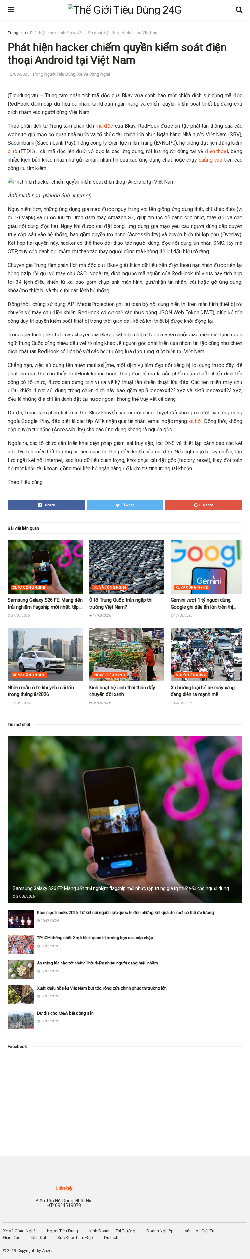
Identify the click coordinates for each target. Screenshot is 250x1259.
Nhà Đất (38, 1237)
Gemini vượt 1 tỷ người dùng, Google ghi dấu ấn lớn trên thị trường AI (202, 607)
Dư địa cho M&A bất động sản (65, 1013)
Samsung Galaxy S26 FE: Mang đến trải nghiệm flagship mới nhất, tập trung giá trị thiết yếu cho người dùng (121, 888)
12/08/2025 (18, 74)
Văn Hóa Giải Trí (199, 1230)
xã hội (195, 421)
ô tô (12, 151)
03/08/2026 (101, 703)
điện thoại (216, 151)
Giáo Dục (11, 1237)
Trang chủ (17, 33)
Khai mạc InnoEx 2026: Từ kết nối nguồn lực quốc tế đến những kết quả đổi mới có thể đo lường (125, 912)
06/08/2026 (20, 703)
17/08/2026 (101, 615)
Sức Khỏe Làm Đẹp (75, 1237)
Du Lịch (111, 1237)
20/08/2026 (49, 921)
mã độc (104, 126)
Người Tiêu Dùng (60, 74)
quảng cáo (210, 160)
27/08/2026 (20, 615)
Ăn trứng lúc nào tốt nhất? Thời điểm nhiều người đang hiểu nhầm (97, 963)
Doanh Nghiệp (160, 1230)
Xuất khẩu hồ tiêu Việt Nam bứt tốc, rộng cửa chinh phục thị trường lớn (102, 988)
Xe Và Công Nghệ (93, 74)
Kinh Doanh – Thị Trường (112, 1230)
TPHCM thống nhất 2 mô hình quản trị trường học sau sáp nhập (95, 937)
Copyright (25, 1250)
